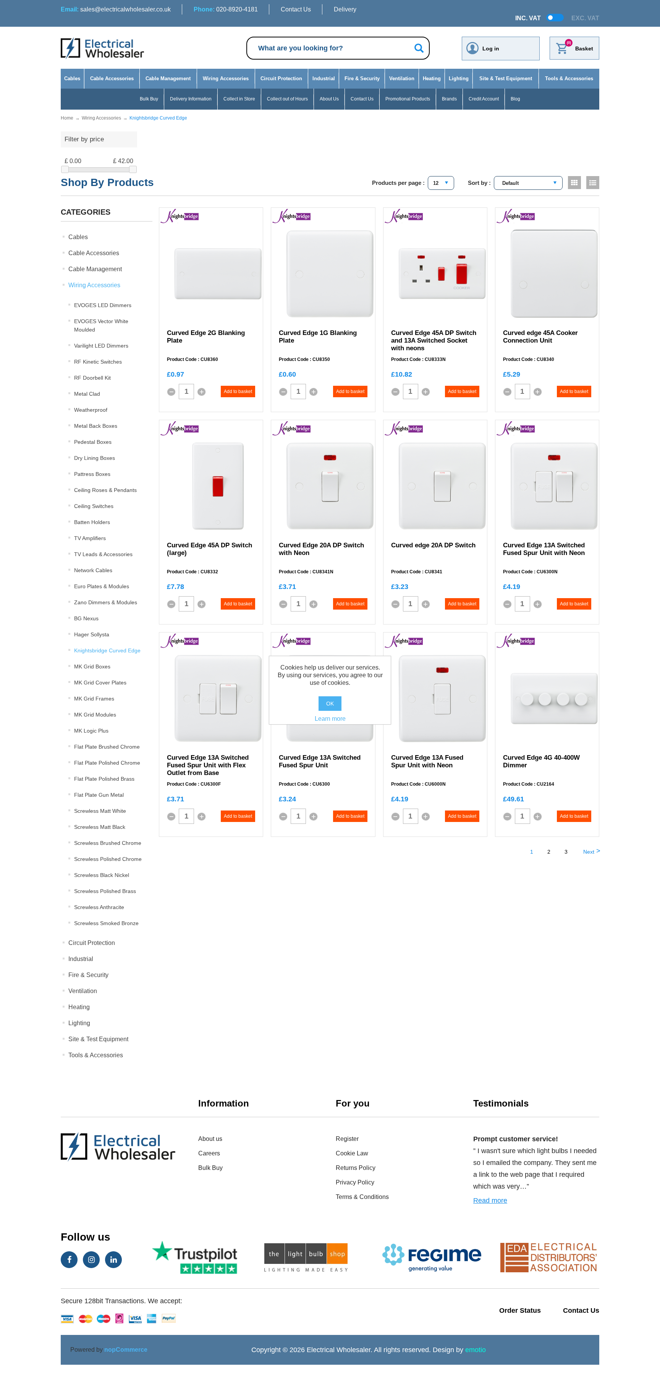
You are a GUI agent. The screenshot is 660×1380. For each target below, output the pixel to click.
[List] (592, 182)
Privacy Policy (355, 1182)
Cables (72, 78)
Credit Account (484, 99)
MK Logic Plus (91, 731)
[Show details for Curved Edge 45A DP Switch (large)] (218, 486)
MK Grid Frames (94, 699)
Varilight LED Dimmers (101, 346)
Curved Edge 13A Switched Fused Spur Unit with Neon (544, 549)
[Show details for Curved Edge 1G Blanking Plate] (330, 273)
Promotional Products (407, 99)
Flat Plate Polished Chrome (107, 763)
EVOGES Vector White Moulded (101, 325)
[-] (171, 392)
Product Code (182, 359)
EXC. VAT (585, 18)
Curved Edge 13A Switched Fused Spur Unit (320, 761)
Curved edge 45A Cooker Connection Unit (540, 336)
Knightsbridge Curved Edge (107, 650)
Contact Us (296, 9)
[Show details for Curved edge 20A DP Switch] (442, 486)
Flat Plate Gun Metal (99, 795)
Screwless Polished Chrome (108, 859)
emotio (475, 1350)
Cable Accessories (112, 78)
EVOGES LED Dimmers (102, 305)
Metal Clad (87, 394)
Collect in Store (239, 99)
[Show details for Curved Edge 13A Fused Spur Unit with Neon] (442, 698)
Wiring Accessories (226, 78)
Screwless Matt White (100, 811)
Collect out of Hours (287, 99)
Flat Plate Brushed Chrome (107, 747)
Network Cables (93, 570)
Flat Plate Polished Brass (104, 779)
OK (330, 704)
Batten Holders (92, 522)
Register (347, 1139)
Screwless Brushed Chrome (107, 843)
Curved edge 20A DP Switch (433, 545)
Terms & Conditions (362, 1197)
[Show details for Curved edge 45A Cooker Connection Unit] (554, 274)
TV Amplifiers (90, 538)
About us (210, 1139)
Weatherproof (90, 410)
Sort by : (479, 183)
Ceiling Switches (93, 506)
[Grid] (574, 182)
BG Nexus (86, 618)
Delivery (345, 9)
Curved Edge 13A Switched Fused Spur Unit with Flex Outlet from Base (208, 765)
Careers (209, 1153)
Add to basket (238, 391)
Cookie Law (352, 1153)
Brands (449, 99)
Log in (490, 48)
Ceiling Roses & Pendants (105, 490)
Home (67, 118)
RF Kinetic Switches (98, 362)
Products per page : (398, 183)
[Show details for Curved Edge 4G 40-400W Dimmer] (554, 698)
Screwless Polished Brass (105, 891)
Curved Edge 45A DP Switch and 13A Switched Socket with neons (433, 340)
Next (588, 852)
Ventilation (401, 78)
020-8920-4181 (226, 9)
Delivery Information (191, 99)
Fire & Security (362, 78)
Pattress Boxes (92, 474)
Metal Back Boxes (95, 426)
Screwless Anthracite (99, 907)
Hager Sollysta (91, 634)
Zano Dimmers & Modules (105, 602)
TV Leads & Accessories (103, 554)
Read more (490, 1200)
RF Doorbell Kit (92, 378)
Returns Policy (355, 1168)
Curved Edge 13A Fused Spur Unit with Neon (427, 761)
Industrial (323, 78)
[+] (201, 392)
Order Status (520, 1310)
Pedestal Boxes (93, 442)
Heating (432, 78)
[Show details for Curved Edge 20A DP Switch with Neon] (330, 486)
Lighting (459, 78)
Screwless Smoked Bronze (106, 923)
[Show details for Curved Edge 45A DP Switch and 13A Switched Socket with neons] (442, 273)
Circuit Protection (281, 78)
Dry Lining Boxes (94, 458)
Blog (515, 99)
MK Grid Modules (95, 715)
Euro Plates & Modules (101, 586)
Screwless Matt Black (99, 827)
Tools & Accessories (569, 78)
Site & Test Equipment (505, 78)
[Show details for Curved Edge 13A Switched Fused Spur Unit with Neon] (554, 486)
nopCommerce (125, 1349)
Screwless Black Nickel (101, 875)
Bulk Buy (149, 99)
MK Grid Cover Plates (100, 682)
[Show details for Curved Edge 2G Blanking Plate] (218, 273)
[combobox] (441, 183)
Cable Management (168, 78)
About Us (329, 99)
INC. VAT (528, 18)
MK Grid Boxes (92, 666)
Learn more (330, 718)
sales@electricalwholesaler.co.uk (116, 9)
